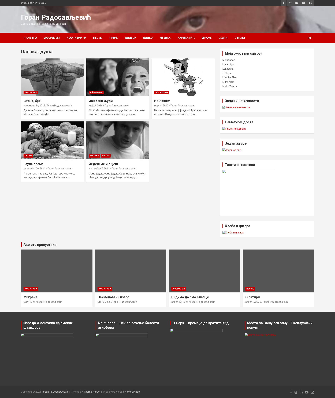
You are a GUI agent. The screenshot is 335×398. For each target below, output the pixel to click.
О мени (239, 37)
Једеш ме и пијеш (103, 164)
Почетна (30, 37)
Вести (223, 37)
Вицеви (130, 37)
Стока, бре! (33, 101)
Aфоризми (52, 37)
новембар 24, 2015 (34, 105)
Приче (113, 37)
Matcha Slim (229, 77)
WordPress (133, 391)
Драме (207, 37)
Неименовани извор (113, 297)
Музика (165, 37)
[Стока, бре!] (52, 77)
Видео (148, 37)
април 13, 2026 (179, 301)
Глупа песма (33, 164)
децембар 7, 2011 (99, 168)
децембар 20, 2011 (34, 168)
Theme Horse (92, 391)
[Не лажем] (183, 77)
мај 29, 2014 (96, 105)
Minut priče (228, 60)
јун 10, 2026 (104, 301)
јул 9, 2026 (29, 301)
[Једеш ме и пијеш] (118, 140)
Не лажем (162, 101)
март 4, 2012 (161, 105)
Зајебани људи (101, 101)
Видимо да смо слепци (190, 297)
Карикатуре (186, 37)
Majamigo (228, 64)
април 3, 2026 (253, 301)
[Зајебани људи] (118, 77)
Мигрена (30, 297)
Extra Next (228, 81)
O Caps (226, 73)
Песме (97, 37)
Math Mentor (229, 86)
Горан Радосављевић (56, 17)
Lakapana (227, 68)
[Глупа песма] (52, 140)
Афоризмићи (76, 37)
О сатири (252, 297)
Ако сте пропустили (40, 245)
